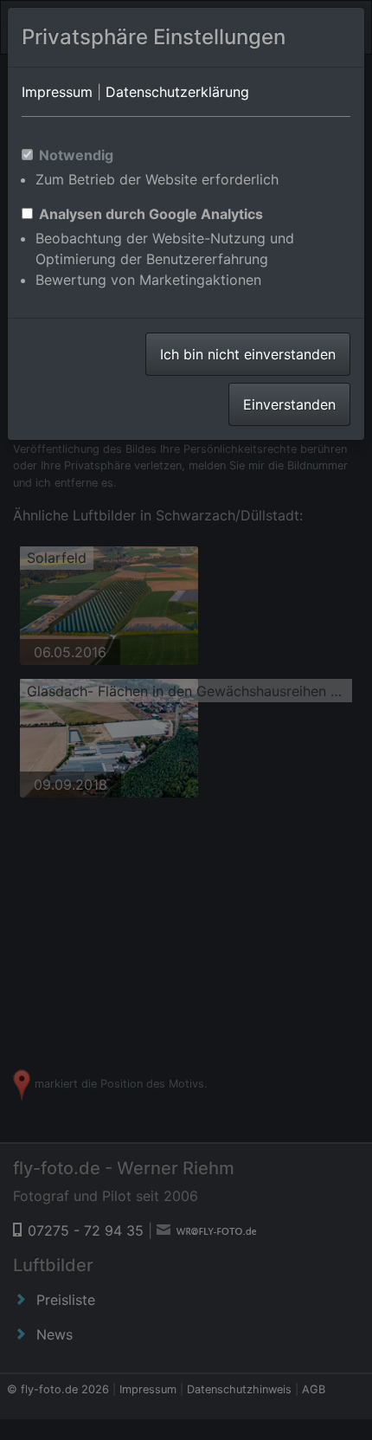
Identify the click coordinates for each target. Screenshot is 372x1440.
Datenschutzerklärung (177, 91)
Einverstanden (289, 404)
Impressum (57, 91)
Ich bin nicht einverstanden (248, 354)
